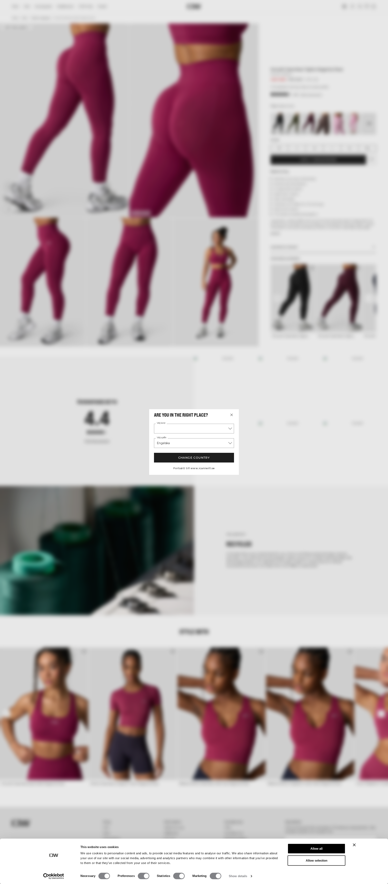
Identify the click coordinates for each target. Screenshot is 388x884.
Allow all (316, 848)
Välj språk (161, 437)
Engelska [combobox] (163, 443)
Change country (194, 457)
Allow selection (316, 860)
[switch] (143, 876)
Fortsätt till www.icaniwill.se (194, 468)
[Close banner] (354, 844)
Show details (238, 876)
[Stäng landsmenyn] (231, 414)
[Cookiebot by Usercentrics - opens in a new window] (53, 876)
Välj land (161, 423)
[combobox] (194, 428)
